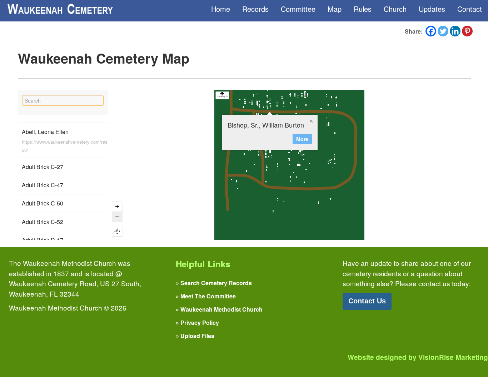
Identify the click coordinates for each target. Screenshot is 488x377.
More (302, 139)
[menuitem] (220, 9)
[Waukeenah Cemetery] (59, 9)
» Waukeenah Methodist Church (219, 309)
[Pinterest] (467, 31)
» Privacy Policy (197, 322)
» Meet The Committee (206, 296)
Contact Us (367, 301)
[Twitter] (443, 31)
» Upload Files (195, 336)
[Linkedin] (455, 31)
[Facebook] (430, 31)
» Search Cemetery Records (214, 283)
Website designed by (418, 357)
